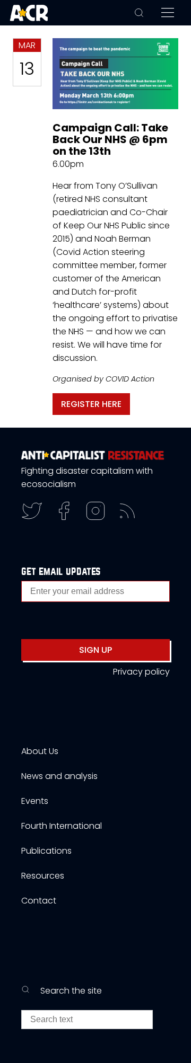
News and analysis (59, 776)
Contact (38, 900)
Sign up (95, 650)
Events (34, 801)
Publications (46, 851)
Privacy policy (141, 672)
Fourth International (61, 826)
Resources (42, 876)
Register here (91, 404)
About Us (39, 751)
